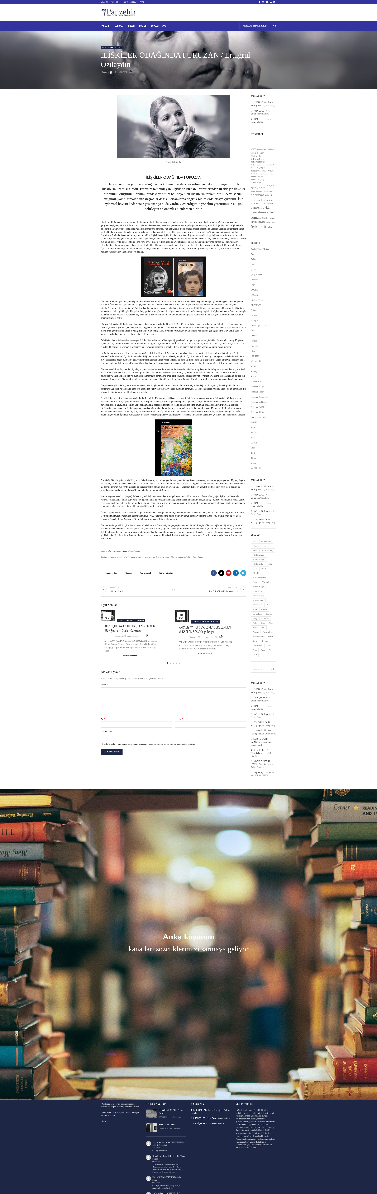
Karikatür (255, 346)
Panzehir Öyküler (258, 407)
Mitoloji (254, 371)
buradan (123, 551)
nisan (258, 203)
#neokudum (255, 174)
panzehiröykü (260, 207)
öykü (255, 226)
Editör (253, 310)
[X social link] (263, 2)
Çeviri (253, 269)
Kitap (253, 351)
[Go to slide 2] (170, 663)
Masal (253, 366)
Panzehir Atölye (257, 387)
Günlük (254, 336)
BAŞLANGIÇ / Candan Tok (263, 772)
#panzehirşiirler (256, 182)
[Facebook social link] (259, 2)
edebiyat (257, 195)
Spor (253, 448)
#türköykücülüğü (166, 573)
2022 (271, 186)
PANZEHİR (256, 382)
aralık (253, 191)
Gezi (253, 331)
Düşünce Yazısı (257, 300)
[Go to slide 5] (179, 663)
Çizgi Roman (256, 274)
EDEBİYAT (256, 305)
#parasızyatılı (145, 573)
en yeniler (255, 200)
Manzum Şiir (256, 361)
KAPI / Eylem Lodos (167, 1124)
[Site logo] (118, 12)
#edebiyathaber (257, 165)
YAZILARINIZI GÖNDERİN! (254, 26)
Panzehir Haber (257, 392)
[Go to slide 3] (173, 663)
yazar (268, 222)
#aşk (253, 152)
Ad (103, 719)
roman (256, 217)
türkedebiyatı (258, 221)
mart (253, 203)
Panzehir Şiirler (257, 412)
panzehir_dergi (133, 636)
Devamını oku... (131, 655)
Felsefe (254, 315)
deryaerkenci (267, 191)
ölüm (273, 222)
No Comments (175, 1117)
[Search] (275, 26)
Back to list (173, 589)
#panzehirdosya (266, 174)
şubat (270, 227)
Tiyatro (254, 458)
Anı (252, 254)
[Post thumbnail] (151, 1114)
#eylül (272, 165)
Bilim (253, 264)
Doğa (253, 285)
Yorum (104, 684)
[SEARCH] (272, 669)
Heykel (254, 341)
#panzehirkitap (257, 177)
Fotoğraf (254, 320)
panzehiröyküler (262, 212)
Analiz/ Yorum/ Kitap (111, 47)
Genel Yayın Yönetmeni (261, 325)
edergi (268, 195)
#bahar (260, 153)
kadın (264, 200)
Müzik (253, 376)
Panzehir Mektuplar (259, 402)
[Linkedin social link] (270, 2)
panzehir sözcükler (258, 417)
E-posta (179, 719)
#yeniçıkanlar (258, 187)
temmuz (272, 218)
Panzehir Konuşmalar (260, 397)
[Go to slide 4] (176, 663)
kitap (271, 200)
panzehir (270, 204)
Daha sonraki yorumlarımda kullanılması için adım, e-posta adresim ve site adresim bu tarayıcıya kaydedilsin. (149, 744)
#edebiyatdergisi (257, 159)
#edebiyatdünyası (258, 162)
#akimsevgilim (111, 573)
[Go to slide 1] (167, 663)
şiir (263, 226)
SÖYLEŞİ (255, 443)
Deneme (254, 280)
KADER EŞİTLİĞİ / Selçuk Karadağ (206, 1110)
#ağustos (271, 149)
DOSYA (141, 620)
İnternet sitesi (106, 731)
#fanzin (253, 168)
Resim (253, 427)
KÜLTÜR (255, 356)
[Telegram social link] (274, 2)
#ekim (266, 165)
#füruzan (128, 573)
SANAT (254, 433)
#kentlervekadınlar (258, 171)
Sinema (254, 438)
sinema (265, 217)
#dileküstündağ (256, 156)
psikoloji (254, 422)
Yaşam (253, 463)
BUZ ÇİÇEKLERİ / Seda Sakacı (205, 1118)
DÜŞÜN (254, 295)
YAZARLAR (256, 468)
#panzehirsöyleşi (257, 180)
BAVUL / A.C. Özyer (261, 511)
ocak (264, 203)
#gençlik (261, 167)
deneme (259, 191)
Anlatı (253, 259)
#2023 (253, 149)
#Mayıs (271, 171)
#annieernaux (262, 149)
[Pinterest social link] (267, 2)
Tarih (253, 453)
